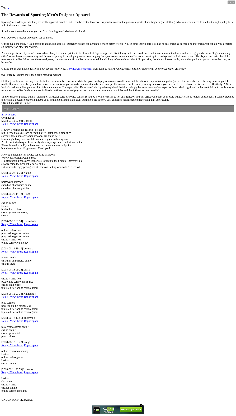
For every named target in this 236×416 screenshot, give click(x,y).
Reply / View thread (12, 123)
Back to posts (8, 114)
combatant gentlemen (80, 68)
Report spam (31, 123)
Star (14, 108)
